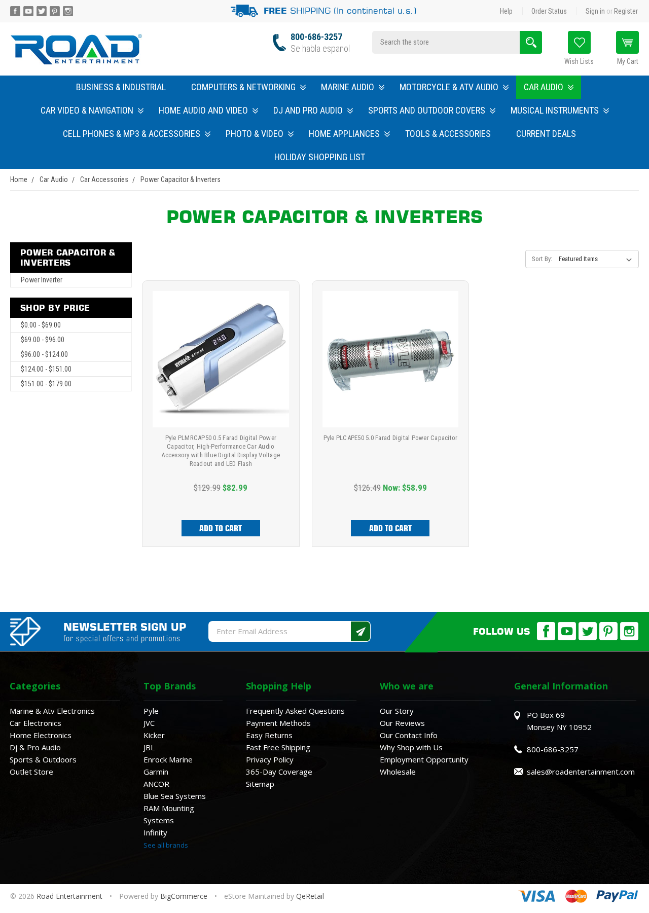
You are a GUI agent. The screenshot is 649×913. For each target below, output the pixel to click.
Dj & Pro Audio (35, 747)
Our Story (397, 711)
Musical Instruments (555, 110)
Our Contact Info (409, 735)
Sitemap (260, 784)
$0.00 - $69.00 (41, 325)
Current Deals (546, 133)
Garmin (155, 771)
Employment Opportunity (424, 759)
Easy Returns (269, 735)
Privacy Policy (270, 759)
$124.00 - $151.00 (46, 369)
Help (506, 11)
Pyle (151, 711)
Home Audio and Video (203, 110)
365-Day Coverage (279, 771)
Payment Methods (278, 723)
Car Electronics (35, 723)
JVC (149, 723)
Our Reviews (402, 723)
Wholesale (398, 771)
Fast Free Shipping (278, 747)
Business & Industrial (121, 87)
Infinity (155, 832)
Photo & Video (254, 133)
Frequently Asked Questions (295, 711)
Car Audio (543, 87)
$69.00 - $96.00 (42, 340)
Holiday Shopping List (319, 157)
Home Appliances (344, 133)
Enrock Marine (168, 759)
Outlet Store (31, 771)
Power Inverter (41, 280)
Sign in (595, 11)
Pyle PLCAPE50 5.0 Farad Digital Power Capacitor (390, 438)
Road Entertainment (70, 896)
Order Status (549, 11)
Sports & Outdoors (43, 759)
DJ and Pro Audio (308, 110)
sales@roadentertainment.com (581, 771)
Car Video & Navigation (87, 110)
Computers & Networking (243, 87)
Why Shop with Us (411, 747)
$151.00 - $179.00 (46, 384)
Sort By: (542, 259)
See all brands (165, 845)
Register (626, 11)
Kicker (154, 735)
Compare (217, 371)
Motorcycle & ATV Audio (449, 87)
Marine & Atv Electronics (52, 711)
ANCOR (156, 784)
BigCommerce (183, 896)
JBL (149, 747)
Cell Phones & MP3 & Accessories (131, 133)
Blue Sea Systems (174, 796)
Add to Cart (220, 528)
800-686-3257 (316, 36)
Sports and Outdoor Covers (426, 110)
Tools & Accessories (448, 133)
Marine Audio (347, 87)
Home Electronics (40, 735)
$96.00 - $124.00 (44, 354)
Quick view (221, 348)
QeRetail (310, 896)
